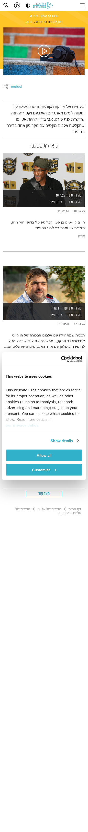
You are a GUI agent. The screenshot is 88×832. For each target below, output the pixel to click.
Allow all (44, 455)
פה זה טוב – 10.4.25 (69, 195)
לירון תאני (55, 202)
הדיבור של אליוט (45, 22)
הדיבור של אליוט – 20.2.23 (44, 16)
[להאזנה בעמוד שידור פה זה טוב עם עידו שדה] (44, 285)
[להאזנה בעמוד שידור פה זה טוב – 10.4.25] (44, 172)
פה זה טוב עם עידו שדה (67, 308)
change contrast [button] (28, 5)
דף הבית (74, 509)
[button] (82, 5)
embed (16, 87)
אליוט (29, 22)
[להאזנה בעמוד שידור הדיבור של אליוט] (44, 51)
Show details (62, 440)
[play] (17, 5)
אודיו (81, 236)
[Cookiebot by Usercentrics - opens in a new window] (62, 359)
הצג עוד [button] (44, 494)
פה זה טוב (75, 202)
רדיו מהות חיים (44, 5)
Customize (41, 470)
